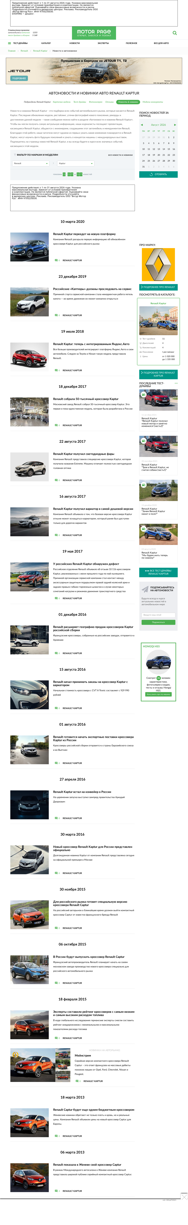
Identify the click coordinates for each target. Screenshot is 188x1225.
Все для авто (161, 43)
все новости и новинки (120, 155)
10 (143, 149)
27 (159, 161)
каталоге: (26, 33)
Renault (17, 163)
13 (159, 149)
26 (154, 161)
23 (174, 155)
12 (154, 149)
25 (149, 161)
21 (164, 155)
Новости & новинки (128, 102)
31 (143, 167)
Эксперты (103, 43)
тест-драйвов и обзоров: (19, 35)
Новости (74, 43)
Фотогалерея (95, 102)
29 (169, 161)
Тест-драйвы (20, 43)
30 (174, 161)
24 (143, 161)
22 (169, 155)
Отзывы (109, 102)
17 (143, 155)
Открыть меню (9, 46)
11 (149, 149)
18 (149, 155)
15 (169, 149)
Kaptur (62, 163)
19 (154, 155)
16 (174, 149)
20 (159, 155)
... (176, 383)
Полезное (131, 43)
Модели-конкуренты (153, 102)
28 (164, 161)
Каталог (46, 43)
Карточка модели (61, 102)
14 (164, 149)
